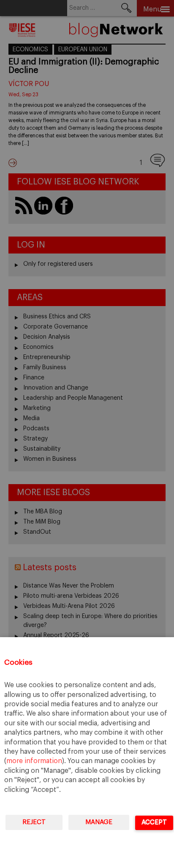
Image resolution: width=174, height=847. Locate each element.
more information (34, 761)
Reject (34, 822)
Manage (98, 822)
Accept (154, 822)
